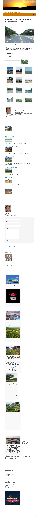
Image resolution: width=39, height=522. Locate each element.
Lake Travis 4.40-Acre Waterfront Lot (11, 136)
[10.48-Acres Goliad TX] (8, 181)
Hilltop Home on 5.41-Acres (9, 156)
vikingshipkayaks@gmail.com (9, 486)
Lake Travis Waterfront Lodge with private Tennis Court (13, 188)
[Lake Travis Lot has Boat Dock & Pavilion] (8, 149)
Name (7, 218)
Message (7, 228)
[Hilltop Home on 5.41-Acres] (8, 159)
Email (7, 221)
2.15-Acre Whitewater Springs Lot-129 (11, 167)
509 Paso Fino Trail (8, 125)
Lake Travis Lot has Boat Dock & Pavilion (11, 146)
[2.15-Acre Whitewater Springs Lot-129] (8, 170)
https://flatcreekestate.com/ (13, 340)
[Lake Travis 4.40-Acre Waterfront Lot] (8, 139)
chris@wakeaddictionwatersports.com (11, 477)
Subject (7, 224)
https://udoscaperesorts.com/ (14, 325)
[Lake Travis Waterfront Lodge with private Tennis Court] (8, 192)
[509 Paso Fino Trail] (8, 128)
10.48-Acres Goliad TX (8, 177)
